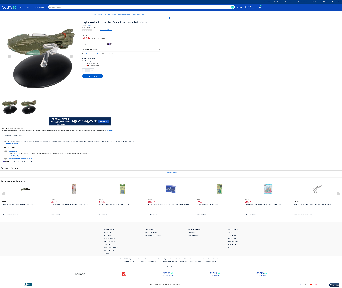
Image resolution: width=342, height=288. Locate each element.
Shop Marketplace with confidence (12, 128)
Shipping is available (92, 65)
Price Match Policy (125, 259)
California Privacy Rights (130, 261)
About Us (106, 253)
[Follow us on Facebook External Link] (300, 284)
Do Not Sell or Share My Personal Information (203, 261)
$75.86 (247, 200)
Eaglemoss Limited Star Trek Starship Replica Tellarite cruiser (115, 22)
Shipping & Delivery (109, 241)
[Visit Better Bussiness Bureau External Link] (28, 284)
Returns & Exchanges (109, 238)
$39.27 (199, 202)
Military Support (232, 238)
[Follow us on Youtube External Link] (311, 284)
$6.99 (4, 202)
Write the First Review (106, 30)
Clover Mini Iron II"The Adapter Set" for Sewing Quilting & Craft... (70, 204)
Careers (230, 232)
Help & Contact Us (109, 250)
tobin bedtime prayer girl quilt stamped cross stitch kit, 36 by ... (263, 204)
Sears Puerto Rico (233, 241)
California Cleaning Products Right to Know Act (173, 261)
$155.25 (150, 200)
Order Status (107, 235)
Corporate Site (232, 235)
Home (95, 14)
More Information (10, 147)
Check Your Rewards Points (153, 235)
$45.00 (102, 202)
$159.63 (54, 202)
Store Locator (107, 232)
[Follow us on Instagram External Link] (316, 284)
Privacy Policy (188, 259)
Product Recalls (108, 244)
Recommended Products (13, 181)
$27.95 (296, 202)
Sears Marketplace (194, 229)
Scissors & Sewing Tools (138, 14)
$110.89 (151, 202)
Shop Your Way (232, 244)
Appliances (100, 14)
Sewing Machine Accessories (124, 14)
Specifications (17, 135)
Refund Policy (162, 259)
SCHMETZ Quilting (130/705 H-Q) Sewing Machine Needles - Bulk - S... (169, 204)
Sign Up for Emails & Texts (111, 247)
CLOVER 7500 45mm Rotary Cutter (207, 204)
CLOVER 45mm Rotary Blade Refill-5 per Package (114, 204)
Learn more (110, 130)
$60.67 (248, 202)
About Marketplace (193, 235)
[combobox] (141, 7)
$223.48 (53, 200)
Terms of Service (149, 259)
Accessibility (138, 259)
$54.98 (198, 200)
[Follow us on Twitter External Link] (305, 284)
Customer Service (109, 229)
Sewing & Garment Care (110, 14)
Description (7, 135)
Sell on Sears (191, 232)
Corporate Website (175, 259)
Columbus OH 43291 (92, 54)
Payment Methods (213, 259)
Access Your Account (151, 232)
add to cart (93, 76)
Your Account (150, 229)
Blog (229, 247)
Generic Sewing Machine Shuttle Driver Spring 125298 (18, 204)
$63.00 (101, 200)
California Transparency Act (148, 261)
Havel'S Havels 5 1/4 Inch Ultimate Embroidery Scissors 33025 (312, 204)
